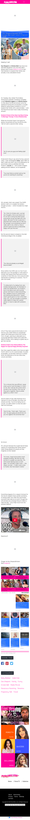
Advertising (16, 794)
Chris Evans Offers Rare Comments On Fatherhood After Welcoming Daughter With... (21, 577)
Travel (15, 692)
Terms (16, 796)
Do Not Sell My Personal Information (15, 805)
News (10, 781)
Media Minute (15, 685)
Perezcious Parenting (8, 688)
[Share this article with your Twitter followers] (11, 663)
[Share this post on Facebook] (2, 663)
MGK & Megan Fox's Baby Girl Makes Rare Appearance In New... (22, 589)
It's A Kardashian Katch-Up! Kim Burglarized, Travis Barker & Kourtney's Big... (8, 589)
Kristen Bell (5, 685)
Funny (20, 681)
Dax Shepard (5, 681)
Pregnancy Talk (6, 692)
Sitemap (21, 796)
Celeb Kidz (15, 678)
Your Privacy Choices (16, 817)
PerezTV (17, 781)
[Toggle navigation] (24, 1)
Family (14, 681)
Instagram (7, 563)
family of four (17, 69)
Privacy (10, 796)
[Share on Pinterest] (7, 663)
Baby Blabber (6, 678)
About (10, 794)
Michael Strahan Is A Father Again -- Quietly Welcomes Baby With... (8, 577)
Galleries (25, 781)
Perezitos (21, 688)
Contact (10, 798)
